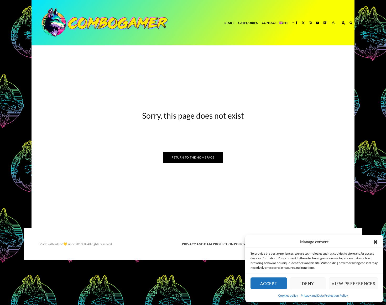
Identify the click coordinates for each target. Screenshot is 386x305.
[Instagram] (310, 22)
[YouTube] (317, 22)
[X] (303, 22)
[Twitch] (324, 22)
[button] (375, 242)
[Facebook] (297, 22)
